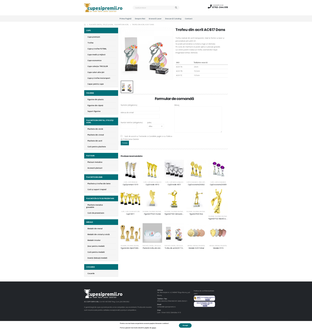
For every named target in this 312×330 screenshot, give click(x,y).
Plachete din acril (95, 141)
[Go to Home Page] (85, 24)
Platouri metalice (95, 162)
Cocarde (91, 273)
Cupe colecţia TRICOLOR (98, 66)
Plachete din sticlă (95, 129)
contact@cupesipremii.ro (166, 307)
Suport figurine (94, 111)
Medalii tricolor (94, 240)
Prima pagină (125, 18)
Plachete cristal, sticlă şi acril (153, 245)
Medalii (190, 245)
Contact (188, 18)
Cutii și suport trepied (97, 189)
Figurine (145, 211)
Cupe (125, 182)
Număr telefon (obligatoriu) (132, 122)
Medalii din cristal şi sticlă (99, 234)
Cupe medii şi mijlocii (154, 182)
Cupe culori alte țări (132, 211)
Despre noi (140, 18)
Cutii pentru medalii (96, 252)
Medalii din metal (199, 245)
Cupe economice (192, 182)
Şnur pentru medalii (96, 246)
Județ (149, 122)
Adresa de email (127, 112)
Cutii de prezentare (96, 213)
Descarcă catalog (173, 18)
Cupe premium (132, 182)
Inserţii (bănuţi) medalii (97, 258)
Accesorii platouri (95, 168)
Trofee (90, 43)
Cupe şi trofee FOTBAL (97, 49)
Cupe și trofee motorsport (99, 78)
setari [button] (154, 328)
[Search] (176, 8)
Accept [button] (185, 325)
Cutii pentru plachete (97, 146)
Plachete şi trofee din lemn (99, 183)
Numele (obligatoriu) (129, 105)
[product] (130, 169)
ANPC (196, 294)
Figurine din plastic (156, 211)
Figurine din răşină (133, 245)
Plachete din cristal (96, 135)
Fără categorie (204, 182)
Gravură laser (155, 18)
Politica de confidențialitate (204, 291)
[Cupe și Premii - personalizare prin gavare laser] (103, 7)
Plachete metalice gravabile (94, 206)
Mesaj (176, 105)
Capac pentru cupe (96, 84)
